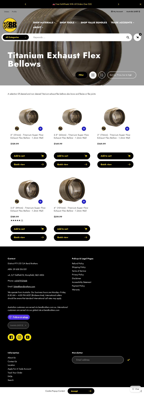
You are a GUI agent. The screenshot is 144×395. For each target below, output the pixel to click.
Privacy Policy (78, 274)
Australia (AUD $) (133, 11)
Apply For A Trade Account (19, 368)
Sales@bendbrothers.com (24, 286)
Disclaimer (76, 278)
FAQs (10, 376)
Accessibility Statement (81, 282)
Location (11, 365)
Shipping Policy (79, 267)
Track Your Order (15, 372)
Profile (14, 11)
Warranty (76, 289)
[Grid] (92, 75)
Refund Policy (78, 263)
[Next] (118, 4)
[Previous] (25, 4)
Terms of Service (79, 271)
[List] (101, 75)
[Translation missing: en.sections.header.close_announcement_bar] (140, 4)
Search (11, 380)
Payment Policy (78, 285)
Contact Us (12, 361)
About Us (12, 357)
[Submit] (128, 359)
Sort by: (113, 74)
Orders (6, 11)
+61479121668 (20, 280)
